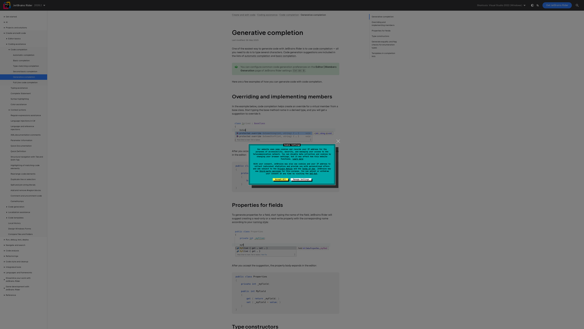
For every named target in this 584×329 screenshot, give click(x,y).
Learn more (298, 159)
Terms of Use (308, 169)
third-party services (270, 171)
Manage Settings (301, 179)
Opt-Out (313, 173)
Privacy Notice (285, 169)
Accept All (280, 179)
